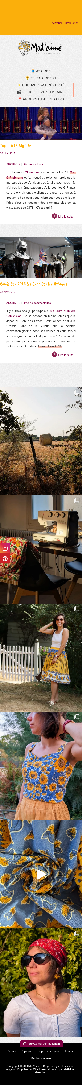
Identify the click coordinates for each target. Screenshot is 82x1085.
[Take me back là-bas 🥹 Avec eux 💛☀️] (41, 441)
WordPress (40, 1069)
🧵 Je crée (41, 71)
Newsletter (71, 22)
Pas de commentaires (37, 302)
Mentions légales (41, 1058)
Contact (69, 1051)
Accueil (12, 1051)
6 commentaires (34, 164)
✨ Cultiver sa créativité (41, 85)
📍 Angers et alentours (41, 99)
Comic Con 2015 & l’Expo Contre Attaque (33, 284)
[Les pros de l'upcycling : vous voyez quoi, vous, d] (41, 874)
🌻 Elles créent (40, 78)
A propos (57, 22)
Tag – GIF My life (15, 145)
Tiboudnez (32, 172)
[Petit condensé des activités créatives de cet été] (41, 549)
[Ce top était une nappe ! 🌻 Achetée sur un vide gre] (41, 766)
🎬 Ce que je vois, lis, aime (41, 92)
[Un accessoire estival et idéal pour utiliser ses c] (41, 982)
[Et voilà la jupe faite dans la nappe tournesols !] (41, 658)
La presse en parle (48, 1051)
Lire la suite (66, 216)
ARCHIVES (13, 164)
